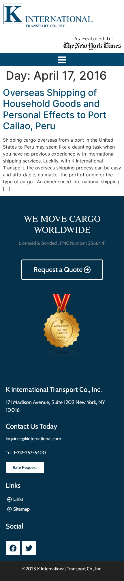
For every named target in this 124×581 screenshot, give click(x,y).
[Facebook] (13, 548)
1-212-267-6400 (29, 452)
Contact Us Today (31, 426)
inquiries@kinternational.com (33, 438)
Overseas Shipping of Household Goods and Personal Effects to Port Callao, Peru (54, 109)
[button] (62, 59)
